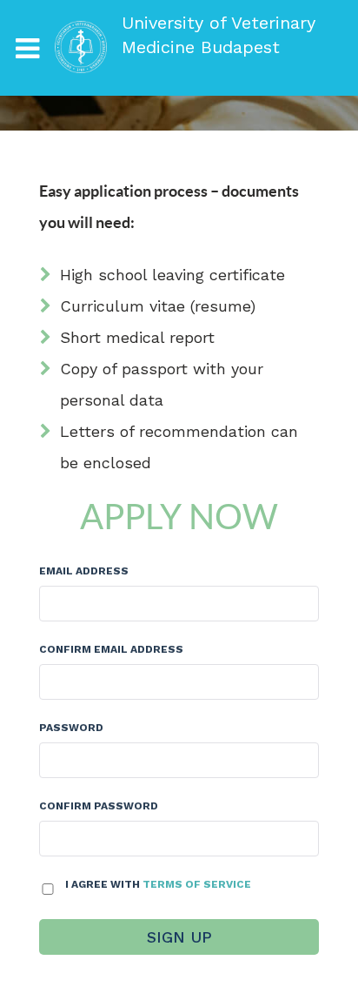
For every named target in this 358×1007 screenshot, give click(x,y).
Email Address (84, 571)
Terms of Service (197, 884)
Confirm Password (98, 806)
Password (71, 728)
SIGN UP (179, 937)
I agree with (158, 884)
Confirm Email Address (111, 649)
